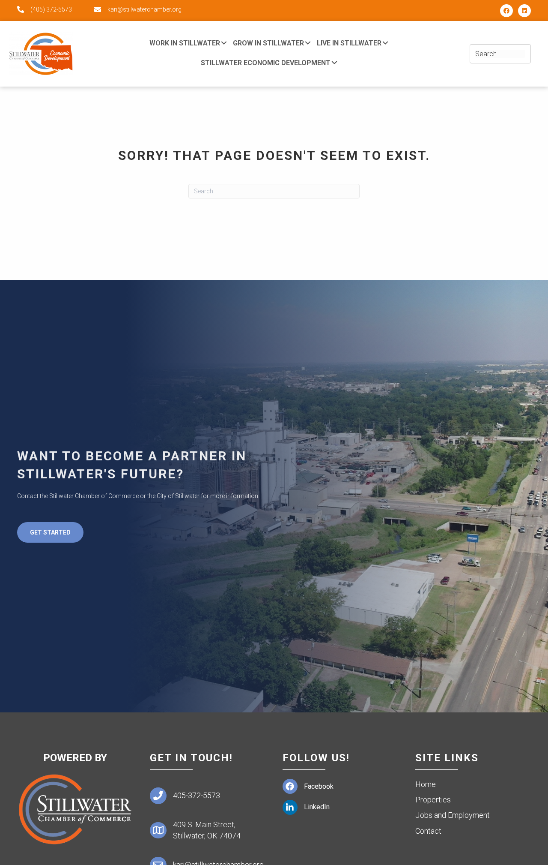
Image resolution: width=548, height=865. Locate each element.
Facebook (319, 786)
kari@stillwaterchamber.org (144, 9)
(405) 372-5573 (51, 9)
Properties (433, 799)
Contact (428, 830)
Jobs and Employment (452, 815)
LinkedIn (317, 807)
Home (425, 784)
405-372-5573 (196, 795)
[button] (506, 10)
